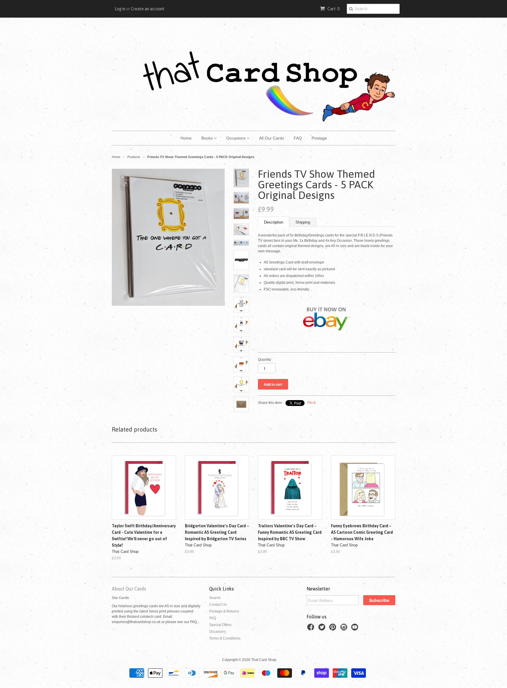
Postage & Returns (224, 611)
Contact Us (218, 605)
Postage (319, 138)
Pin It (311, 403)
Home (186, 138)
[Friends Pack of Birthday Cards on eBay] (326, 344)
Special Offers (220, 625)
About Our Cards (129, 588)
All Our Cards (271, 138)
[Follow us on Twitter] (322, 629)
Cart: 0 (333, 8)
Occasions (236, 138)
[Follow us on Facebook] (311, 629)
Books (207, 138)
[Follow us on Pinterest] (333, 629)
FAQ (298, 138)
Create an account (148, 8)
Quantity (264, 360)
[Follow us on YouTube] (355, 629)
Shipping (302, 222)
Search (215, 598)
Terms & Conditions (224, 638)
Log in (120, 8)
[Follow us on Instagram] (344, 629)
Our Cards (120, 598)
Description (273, 222)
